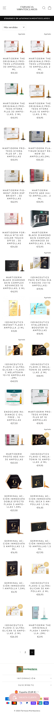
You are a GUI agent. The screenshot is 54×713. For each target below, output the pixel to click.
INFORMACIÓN (26, 678)
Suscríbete (26, 685)
